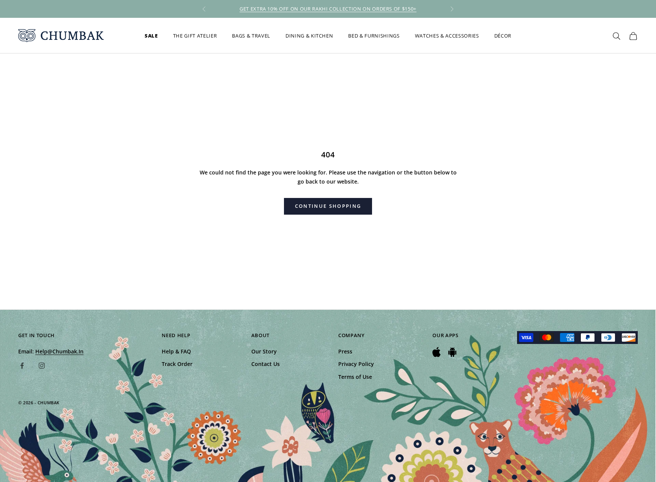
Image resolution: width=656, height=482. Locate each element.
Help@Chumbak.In (59, 351)
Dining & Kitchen (309, 35)
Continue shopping (328, 206)
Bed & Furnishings (373, 35)
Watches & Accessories (447, 35)
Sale (151, 35)
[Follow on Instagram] (42, 365)
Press (345, 351)
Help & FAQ (176, 351)
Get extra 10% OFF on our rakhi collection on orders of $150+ (328, 8)
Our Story (264, 351)
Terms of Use (355, 376)
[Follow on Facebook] (22, 365)
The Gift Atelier (195, 35)
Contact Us (265, 363)
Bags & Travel (251, 35)
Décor (502, 35)
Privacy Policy (356, 363)
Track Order (177, 363)
